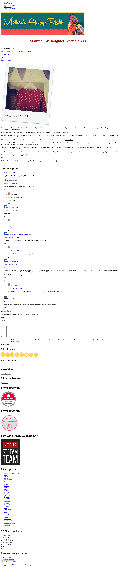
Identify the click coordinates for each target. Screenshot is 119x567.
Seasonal (6, 506)
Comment (3, 337)
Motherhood (7, 495)
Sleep (5, 508)
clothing (3, 60)
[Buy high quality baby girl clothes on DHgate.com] (6, 557)
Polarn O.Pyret (69, 140)
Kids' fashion (7, 493)
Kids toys (6, 492)
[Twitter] (12, 356)
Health (6, 489)
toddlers (14, 60)
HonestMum (10, 180)
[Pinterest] (31, 356)
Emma (9, 299)
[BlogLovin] (7, 356)
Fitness (6, 487)
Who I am (7, 10)
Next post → (13, 172)
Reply (5, 189)
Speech (6, 511)
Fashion (29, 51)
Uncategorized (8, 520)
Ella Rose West (11, 261)
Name (3, 317)
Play (5, 500)
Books (6, 478)
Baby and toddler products (18, 51)
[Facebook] (17, 356)
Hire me (6, 2)
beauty (6, 475)
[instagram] (26, 356)
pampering (7, 498)
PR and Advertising (9, 5)
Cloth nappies (8, 482)
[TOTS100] (4, 383)
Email (3, 320)
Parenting (8, 60)
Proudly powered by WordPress (9, 565)
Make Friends (8, 3)
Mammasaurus (11, 207)
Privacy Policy (8, 7)
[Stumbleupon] (36, 356)
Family (6, 484)
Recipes (6, 503)
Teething (6, 514)
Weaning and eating (9, 523)
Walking (6, 522)
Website (3, 324)
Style (5, 512)
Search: (3, 365)
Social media (7, 509)
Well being (7, 525)
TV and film (7, 519)
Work (5, 526)
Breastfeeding (8, 479)
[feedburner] (3, 356)
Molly (8, 51)
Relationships (8, 504)
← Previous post (5, 172)
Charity (6, 481)
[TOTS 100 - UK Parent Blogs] (8, 381)
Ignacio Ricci (33, 565)
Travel (6, 517)
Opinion (6, 497)
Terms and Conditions (10, 8)
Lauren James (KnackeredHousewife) (17, 234)
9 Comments (5, 54)
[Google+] (22, 356)
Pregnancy (7, 501)
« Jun (2, 548)
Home (6, 490)
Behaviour (7, 476)
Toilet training (8, 515)
